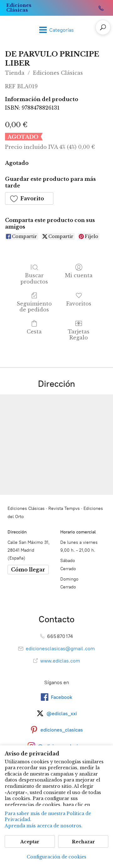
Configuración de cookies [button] (56, 857)
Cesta (34, 331)
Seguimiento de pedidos (34, 306)
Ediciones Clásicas (58, 73)
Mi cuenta (79, 275)
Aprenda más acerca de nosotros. (44, 826)
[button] (29, 198)
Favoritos (78, 303)
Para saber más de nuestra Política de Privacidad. (48, 817)
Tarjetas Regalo (78, 334)
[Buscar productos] (103, 27)
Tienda (14, 73)
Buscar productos (34, 278)
